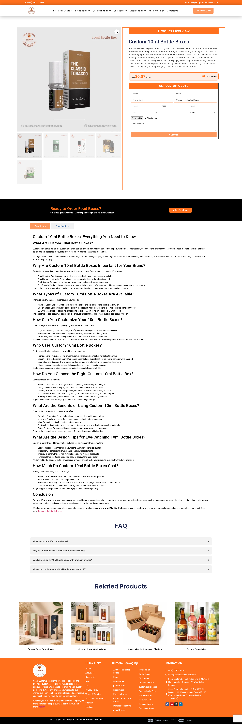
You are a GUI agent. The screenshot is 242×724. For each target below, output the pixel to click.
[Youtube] (172, 704)
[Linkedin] (181, 704)
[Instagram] (176, 704)
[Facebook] (167, 704)
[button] (65, 11)
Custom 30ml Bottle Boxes (50, 511)
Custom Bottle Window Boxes (92, 649)
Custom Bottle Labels (197, 649)
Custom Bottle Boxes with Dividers (145, 649)
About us (43, 707)
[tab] (40, 226)
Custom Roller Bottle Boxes (41, 649)
